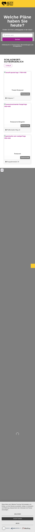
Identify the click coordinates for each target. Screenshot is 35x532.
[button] (31, 4)
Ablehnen (17, 514)
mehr (17, 523)
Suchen (19, 39)
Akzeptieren (17, 518)
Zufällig (8, 65)
